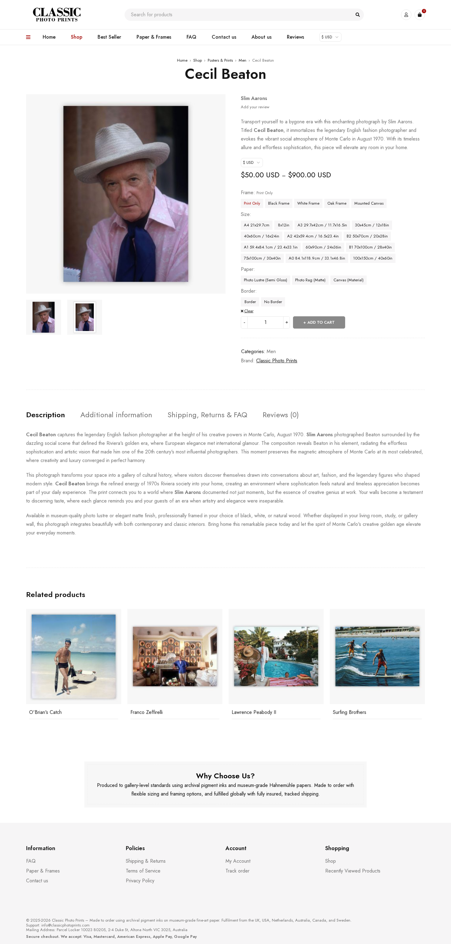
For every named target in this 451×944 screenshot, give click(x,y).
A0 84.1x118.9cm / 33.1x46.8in (317, 258)
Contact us (37, 880)
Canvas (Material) (348, 280)
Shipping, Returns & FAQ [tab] (207, 414)
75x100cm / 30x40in (262, 258)
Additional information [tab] (116, 414)
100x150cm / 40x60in (372, 258)
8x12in (283, 225)
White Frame (308, 203)
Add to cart (321, 322)
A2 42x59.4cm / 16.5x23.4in (313, 236)
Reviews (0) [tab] (281, 414)
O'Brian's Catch (45, 712)
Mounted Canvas (369, 203)
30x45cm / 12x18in (372, 225)
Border (248, 291)
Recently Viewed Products (352, 870)
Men (242, 60)
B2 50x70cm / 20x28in (367, 236)
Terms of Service (143, 870)
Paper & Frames (43, 870)
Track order (237, 870)
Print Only (252, 203)
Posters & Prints (220, 60)
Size (245, 214)
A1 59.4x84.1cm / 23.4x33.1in (271, 247)
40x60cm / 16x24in (261, 236)
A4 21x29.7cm (256, 225)
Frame (247, 192)
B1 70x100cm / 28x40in (370, 247)
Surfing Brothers (349, 712)
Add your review (255, 107)
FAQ (31, 861)
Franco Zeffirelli (146, 712)
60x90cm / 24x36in (323, 247)
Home (182, 60)
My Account (238, 861)
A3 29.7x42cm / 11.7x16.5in (322, 225)
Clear (248, 311)
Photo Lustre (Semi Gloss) (265, 280)
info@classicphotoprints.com (65, 925)
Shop (197, 60)
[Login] (406, 15)
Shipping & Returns (146, 861)
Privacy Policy (140, 880)
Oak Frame (336, 203)
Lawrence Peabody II (254, 712)
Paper (247, 269)
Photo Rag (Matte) (310, 280)
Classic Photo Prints (276, 360)
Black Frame (278, 203)
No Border (273, 302)
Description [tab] (45, 414)
